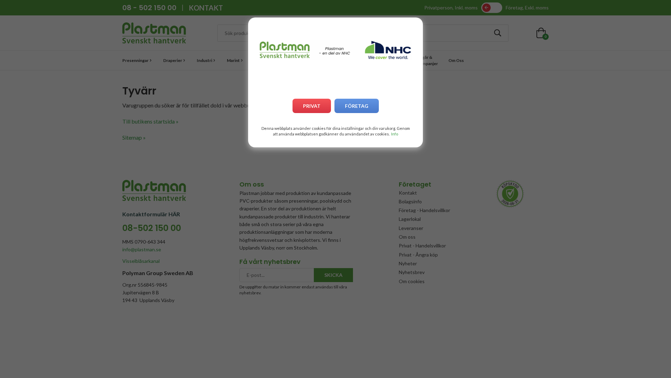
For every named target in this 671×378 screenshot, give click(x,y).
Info (394, 134)
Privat (311, 106)
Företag (356, 106)
